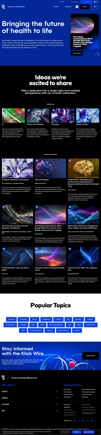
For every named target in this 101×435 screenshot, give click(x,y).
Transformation (10, 324)
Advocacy (23, 324)
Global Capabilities (69, 415)
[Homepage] (13, 7)
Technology (23, 319)
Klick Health (67, 389)
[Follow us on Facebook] (83, 421)
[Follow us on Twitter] (79, 421)
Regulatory (78, 319)
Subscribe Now (90, 355)
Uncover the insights (79, 53)
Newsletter (67, 407)
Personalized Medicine (56, 324)
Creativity (58, 319)
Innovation (11, 319)
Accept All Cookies (89, 432)
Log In (95, 6)
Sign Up (85, 6)
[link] (61, 2)
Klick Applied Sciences (88, 389)
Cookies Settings (65, 432)
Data (68, 319)
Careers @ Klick (87, 394)
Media (79, 324)
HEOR (23, 330)
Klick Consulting (68, 394)
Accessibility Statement (89, 409)
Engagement (46, 319)
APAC (33, 324)
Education (50, 330)
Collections (68, 6)
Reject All (76, 432)
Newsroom (85, 397)
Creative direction (63, 330)
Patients (34, 319)
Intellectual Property (70, 412)
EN (97, 1)
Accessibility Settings (88, 407)
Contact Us (67, 404)
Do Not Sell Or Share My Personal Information (89, 413)
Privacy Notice (68, 409)
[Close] (98, 432)
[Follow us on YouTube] (92, 421)
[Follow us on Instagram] (88, 421)
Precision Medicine (35, 330)
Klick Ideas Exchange (88, 392)
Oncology (90, 319)
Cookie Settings (86, 404)
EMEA (42, 324)
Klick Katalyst (68, 392)
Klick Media (67, 397)
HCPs (69, 324)
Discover (56, 6)
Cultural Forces (90, 324)
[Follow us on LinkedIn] (74, 421)
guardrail (77, 330)
